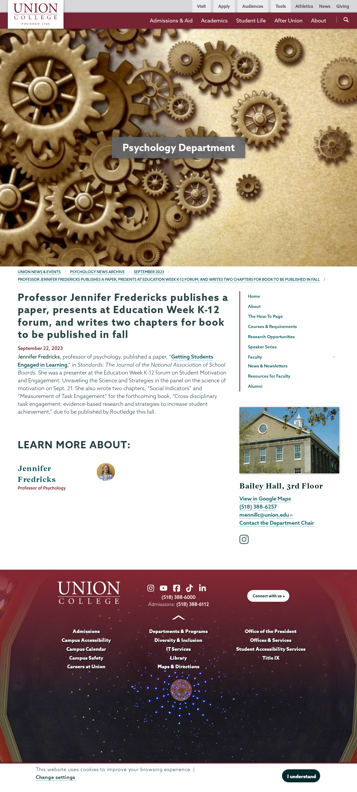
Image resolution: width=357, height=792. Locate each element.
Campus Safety (86, 658)
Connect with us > (269, 596)
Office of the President (271, 631)
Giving (342, 6)
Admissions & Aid (171, 20)
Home (254, 296)
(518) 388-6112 (192, 604)
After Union (288, 20)
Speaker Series (262, 346)
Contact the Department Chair (276, 522)
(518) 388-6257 (258, 506)
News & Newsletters (267, 365)
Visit (201, 6)
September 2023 (149, 272)
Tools (280, 6)
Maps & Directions (178, 666)
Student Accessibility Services (271, 649)
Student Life (251, 20)
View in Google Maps (265, 498)
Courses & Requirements (272, 326)
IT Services (178, 649)
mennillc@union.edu (264, 514)
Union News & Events (39, 272)
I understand (301, 776)
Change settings (56, 777)
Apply (224, 6)
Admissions (86, 631)
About (318, 20)
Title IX (270, 658)
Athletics (304, 6)
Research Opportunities (271, 336)
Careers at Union (86, 666)
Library (178, 658)
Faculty (255, 357)
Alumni (255, 386)
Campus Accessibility (86, 640)
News (324, 6)
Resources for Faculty (269, 376)
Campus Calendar (86, 649)
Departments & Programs (178, 631)
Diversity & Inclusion (178, 640)
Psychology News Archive (97, 272)
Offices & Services (270, 640)
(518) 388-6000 (178, 597)
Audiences (252, 6)
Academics (214, 20)
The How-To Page (265, 316)
